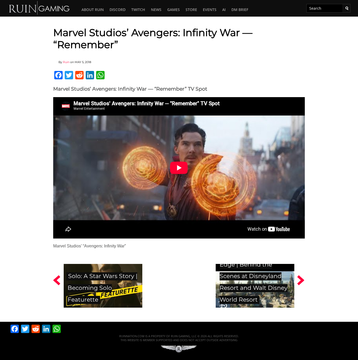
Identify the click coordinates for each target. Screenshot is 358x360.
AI (224, 9)
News (156, 9)
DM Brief (239, 9)
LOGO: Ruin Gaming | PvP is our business (39, 7)
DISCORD (118, 9)
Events (209, 9)
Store (191, 9)
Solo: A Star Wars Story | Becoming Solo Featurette (102, 287)
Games (173, 9)
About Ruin (93, 9)
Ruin (66, 62)
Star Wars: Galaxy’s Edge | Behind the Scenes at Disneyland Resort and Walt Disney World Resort (254, 276)
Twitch (138, 9)
